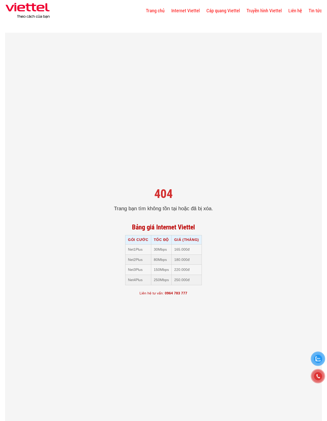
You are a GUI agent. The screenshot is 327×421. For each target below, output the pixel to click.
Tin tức (315, 11)
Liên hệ (295, 11)
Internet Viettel (185, 11)
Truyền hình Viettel (264, 11)
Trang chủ (155, 11)
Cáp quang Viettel (223, 11)
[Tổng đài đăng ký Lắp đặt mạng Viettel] (27, 10)
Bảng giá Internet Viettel (163, 227)
